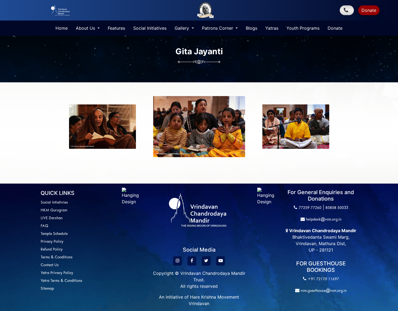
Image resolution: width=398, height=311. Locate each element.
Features (116, 28)
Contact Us (50, 265)
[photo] (102, 126)
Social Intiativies (54, 202)
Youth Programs (302, 28)
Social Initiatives (150, 28)
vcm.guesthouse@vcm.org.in (323, 291)
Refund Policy (52, 249)
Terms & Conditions (57, 257)
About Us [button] (86, 28)
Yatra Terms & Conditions (61, 281)
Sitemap (47, 288)
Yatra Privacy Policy (57, 273)
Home (62, 28)
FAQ (44, 226)
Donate (368, 10)
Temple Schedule (54, 234)
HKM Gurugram (54, 210)
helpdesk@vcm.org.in (323, 219)
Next (364, 126)
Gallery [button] (182, 28)
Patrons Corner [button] (218, 28)
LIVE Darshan (52, 218)
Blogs (251, 28)
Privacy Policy (52, 242)
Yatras (271, 28)
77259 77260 (310, 208)
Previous (28, 126)
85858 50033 (336, 208)
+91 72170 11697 (323, 279)
